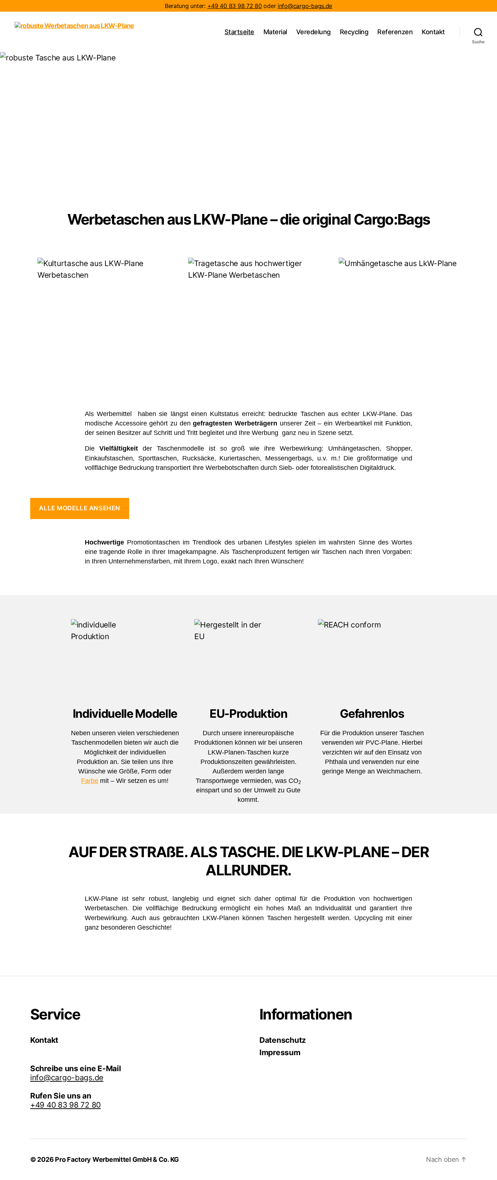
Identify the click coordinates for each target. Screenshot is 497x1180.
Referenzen (395, 32)
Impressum (280, 1052)
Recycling (354, 32)
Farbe (89, 780)
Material (275, 32)
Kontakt (433, 32)
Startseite (239, 32)
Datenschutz (282, 1040)
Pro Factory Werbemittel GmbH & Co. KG (117, 1159)
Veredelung (313, 32)
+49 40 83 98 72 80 (234, 5)
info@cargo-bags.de (305, 5)
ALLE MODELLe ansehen (79, 508)
